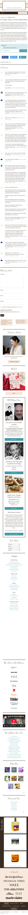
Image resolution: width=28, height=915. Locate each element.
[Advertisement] (14, 634)
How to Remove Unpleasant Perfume (14, 757)
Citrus (17, 789)
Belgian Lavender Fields (14, 608)
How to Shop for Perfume (14, 742)
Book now (14, 439)
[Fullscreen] (23, 726)
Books (21, 903)
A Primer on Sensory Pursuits (12, 5)
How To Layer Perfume (14, 753)
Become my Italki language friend (14, 563)
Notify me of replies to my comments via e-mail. (9, 311)
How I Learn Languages (14, 561)
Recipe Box (14, 594)
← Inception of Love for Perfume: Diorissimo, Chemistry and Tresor (6, 322)
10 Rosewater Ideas (14, 589)
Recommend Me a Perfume (14, 569)
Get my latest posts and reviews (10, 47)
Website (2, 301)
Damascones (21, 773)
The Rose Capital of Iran (14, 606)
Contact (14, 908)
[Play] (5, 726)
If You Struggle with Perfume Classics (14, 740)
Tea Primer (14, 597)
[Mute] (21, 726)
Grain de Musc (14, 803)
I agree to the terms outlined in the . (12, 307)
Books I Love (14, 575)
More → (24, 792)
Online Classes (14, 903)
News (14, 17)
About (6, 903)
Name (1, 290)
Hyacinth (10, 789)
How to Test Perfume (14, 743)
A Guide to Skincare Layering (14, 586)
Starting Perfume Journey (14, 739)
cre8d (27, 911)
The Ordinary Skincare (14, 585)
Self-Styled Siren (14, 808)
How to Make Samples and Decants (14, 756)
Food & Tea (16, 906)
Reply (24, 87)
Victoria (9, 17)
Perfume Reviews (7, 906)
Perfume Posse (14, 806)
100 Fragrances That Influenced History (14, 754)
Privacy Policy (19, 307)
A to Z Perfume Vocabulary (7, 774)
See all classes (14, 534)
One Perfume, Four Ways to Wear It (14, 751)
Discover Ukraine (14, 603)
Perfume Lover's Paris (14, 605)
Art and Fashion (14, 577)
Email (1, 295)
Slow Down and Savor (14, 745)
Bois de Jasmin (11, 911)
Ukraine (23, 906)
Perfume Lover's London (14, 609)
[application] (14, 721)
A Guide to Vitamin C (14, 588)
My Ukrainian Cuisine (14, 595)
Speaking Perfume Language (14, 748)
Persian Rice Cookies (14, 598)
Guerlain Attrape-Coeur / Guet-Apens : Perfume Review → (21, 321)
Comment (2, 274)
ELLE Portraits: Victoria (14, 566)
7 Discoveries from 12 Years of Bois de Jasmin (14, 564)
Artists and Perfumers (14, 578)
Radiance (14, 773)
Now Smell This (14, 805)
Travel (14, 580)
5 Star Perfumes (14, 571)
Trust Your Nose (14, 736)
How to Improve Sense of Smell (14, 737)
